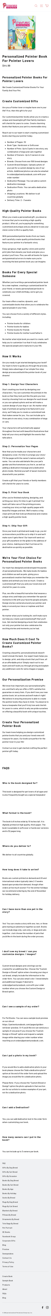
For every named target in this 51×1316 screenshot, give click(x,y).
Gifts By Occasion (9, 1176)
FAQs (4, 1293)
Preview (5, 1249)
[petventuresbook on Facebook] (42, 1307)
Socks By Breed (8, 1198)
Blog (4, 1245)
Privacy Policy (8, 1262)
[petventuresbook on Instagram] (47, 1307)
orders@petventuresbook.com (16, 985)
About (4, 1289)
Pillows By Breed (9, 1215)
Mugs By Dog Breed (10, 1202)
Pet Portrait (7, 1228)
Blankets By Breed (9, 1210)
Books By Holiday (9, 1193)
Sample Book (7, 1280)
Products (6, 1285)
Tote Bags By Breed (10, 1223)
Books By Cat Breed (10, 1185)
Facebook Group (9, 1236)
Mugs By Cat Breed (10, 1206)
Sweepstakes (7, 1254)
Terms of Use (7, 1266)
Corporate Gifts (8, 1241)
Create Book (7, 1276)
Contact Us (7, 1258)
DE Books (6, 1232)
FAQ (3, 1163)
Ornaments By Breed (10, 1219)
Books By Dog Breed (10, 1180)
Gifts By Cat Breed (9, 1172)
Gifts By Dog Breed (10, 1168)
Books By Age (7, 1189)
